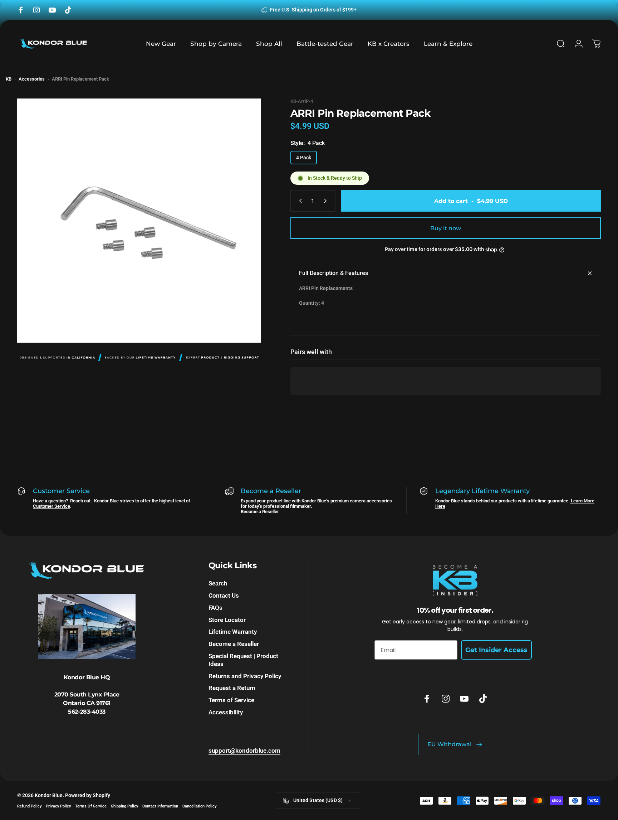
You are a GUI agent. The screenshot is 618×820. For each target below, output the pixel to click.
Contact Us (224, 595)
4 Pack (303, 157)
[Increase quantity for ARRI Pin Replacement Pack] (327, 200)
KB (8, 79)
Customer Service (51, 506)
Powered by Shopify (87, 795)
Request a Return (232, 687)
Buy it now (445, 228)
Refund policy (29, 806)
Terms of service (91, 806)
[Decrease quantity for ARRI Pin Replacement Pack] (299, 200)
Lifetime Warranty (233, 631)
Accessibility (226, 712)
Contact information (160, 806)
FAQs (215, 607)
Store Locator (227, 619)
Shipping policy (124, 806)
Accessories (32, 79)
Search (218, 583)
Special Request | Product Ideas (243, 659)
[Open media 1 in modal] (139, 220)
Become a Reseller (260, 511)
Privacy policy (58, 806)
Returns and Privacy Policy (245, 676)
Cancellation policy (199, 806)
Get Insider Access (496, 650)
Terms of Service (231, 700)
